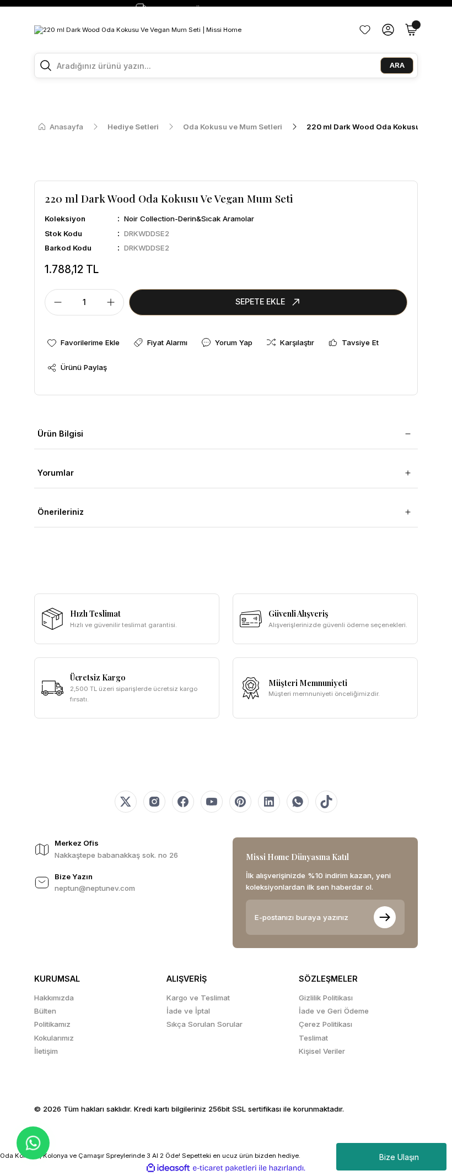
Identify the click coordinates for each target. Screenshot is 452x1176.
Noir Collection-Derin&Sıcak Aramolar (189, 218)
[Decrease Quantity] (54, 302)
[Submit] (385, 917)
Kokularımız (54, 1037)
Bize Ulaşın (399, 1157)
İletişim (46, 1051)
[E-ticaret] (224, 1168)
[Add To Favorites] (83, 342)
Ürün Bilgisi (60, 433)
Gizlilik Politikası (326, 997)
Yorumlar (55, 472)
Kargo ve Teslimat (198, 997)
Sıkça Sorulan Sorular (204, 1024)
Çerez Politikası (325, 1024)
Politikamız (52, 1024)
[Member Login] (388, 29)
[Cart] (411, 29)
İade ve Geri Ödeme (334, 1010)
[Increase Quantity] (114, 302)
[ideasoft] (168, 1168)
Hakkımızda (54, 997)
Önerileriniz (60, 511)
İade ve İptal (188, 1010)
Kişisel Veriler (322, 1051)
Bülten (45, 1010)
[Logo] (137, 29)
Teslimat (313, 1037)
